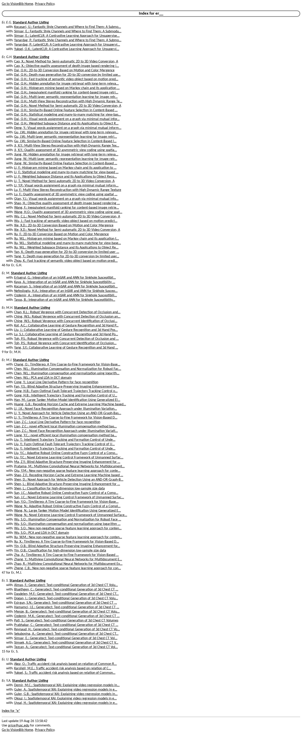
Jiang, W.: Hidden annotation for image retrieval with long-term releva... (66, 154)
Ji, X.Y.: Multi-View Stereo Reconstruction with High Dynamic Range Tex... (66, 146)
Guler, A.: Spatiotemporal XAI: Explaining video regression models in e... (65, 689)
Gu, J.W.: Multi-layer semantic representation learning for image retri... (65, 137)
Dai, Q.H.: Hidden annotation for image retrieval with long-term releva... (66, 83)
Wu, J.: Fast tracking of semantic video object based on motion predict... (65, 221)
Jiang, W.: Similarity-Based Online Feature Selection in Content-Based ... (65, 163)
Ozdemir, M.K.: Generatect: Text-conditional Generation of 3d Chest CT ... (67, 616)
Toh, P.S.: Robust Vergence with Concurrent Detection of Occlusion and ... (66, 339)
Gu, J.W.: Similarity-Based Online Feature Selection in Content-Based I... (65, 141)
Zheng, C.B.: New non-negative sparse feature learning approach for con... (67, 568)
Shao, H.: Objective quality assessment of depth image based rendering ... (67, 203)
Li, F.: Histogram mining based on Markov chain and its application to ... (65, 168)
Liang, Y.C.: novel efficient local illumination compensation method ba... (65, 435)
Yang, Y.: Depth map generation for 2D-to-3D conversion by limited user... (66, 256)
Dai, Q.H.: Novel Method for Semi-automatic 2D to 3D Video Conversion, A (67, 106)
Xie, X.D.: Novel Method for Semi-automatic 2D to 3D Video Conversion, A (67, 230)
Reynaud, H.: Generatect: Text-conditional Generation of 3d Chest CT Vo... (67, 629)
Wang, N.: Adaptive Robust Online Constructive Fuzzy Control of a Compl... (67, 506)
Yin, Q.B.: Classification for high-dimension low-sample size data (60, 550)
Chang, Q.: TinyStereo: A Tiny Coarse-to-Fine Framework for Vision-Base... (67, 364)
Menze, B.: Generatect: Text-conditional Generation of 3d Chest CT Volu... (67, 612)
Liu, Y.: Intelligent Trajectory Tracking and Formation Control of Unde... (64, 448)
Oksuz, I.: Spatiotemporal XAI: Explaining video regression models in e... (65, 698)
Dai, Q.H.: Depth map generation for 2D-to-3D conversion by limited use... (67, 75)
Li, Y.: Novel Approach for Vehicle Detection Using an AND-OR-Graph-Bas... (67, 413)
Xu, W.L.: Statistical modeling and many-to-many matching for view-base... (67, 243)
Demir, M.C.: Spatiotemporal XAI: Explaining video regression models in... (67, 685)
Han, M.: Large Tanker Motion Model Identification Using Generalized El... (67, 400)
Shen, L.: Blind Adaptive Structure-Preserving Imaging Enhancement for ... (67, 484)
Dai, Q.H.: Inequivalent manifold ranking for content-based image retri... (66, 92)
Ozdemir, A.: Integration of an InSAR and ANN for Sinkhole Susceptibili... (65, 295)
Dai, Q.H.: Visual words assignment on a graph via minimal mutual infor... (67, 119)
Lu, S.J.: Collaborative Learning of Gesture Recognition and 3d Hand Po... (66, 334)
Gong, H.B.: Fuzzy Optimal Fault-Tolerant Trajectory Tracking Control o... (66, 391)
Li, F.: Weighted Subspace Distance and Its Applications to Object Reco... (65, 177)
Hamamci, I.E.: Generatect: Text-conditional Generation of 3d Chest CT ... (66, 607)
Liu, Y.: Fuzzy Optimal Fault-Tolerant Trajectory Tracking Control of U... (64, 444)
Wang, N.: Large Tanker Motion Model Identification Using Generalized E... (67, 511)
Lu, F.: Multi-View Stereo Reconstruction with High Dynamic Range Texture (67, 190)
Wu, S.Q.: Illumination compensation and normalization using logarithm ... (67, 524)
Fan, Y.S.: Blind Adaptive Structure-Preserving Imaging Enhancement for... (66, 386)
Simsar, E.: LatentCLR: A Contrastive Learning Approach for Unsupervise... (67, 36)
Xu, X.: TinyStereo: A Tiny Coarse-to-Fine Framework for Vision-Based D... (66, 542)
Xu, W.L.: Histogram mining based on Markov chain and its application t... (66, 239)
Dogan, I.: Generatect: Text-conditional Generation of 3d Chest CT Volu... (66, 598)
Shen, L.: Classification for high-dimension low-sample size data (59, 488)
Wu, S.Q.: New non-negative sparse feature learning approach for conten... (68, 528)
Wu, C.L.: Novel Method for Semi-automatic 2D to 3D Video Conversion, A (67, 216)
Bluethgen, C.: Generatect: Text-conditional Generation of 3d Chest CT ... (66, 589)
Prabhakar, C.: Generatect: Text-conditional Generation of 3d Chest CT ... (66, 625)
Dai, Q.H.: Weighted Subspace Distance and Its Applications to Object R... (66, 123)
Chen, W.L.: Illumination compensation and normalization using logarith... (66, 373)
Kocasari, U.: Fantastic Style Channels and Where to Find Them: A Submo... (67, 27)
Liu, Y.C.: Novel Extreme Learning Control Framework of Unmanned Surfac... (68, 457)
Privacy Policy (44, 4)
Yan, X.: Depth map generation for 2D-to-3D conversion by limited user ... (66, 252)
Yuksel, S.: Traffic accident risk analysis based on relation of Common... (64, 673)
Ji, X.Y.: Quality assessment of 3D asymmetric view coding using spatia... (65, 150)
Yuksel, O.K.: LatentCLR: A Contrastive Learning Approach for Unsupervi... (66, 49)
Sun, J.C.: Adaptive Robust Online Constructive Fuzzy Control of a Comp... (66, 493)
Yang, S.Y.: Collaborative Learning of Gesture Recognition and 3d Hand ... (66, 348)
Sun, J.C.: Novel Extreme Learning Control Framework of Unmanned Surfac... (69, 497)
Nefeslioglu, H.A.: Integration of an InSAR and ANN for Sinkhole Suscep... (66, 291)
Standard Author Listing (31, 22)
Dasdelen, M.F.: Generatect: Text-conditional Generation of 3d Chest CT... (66, 594)
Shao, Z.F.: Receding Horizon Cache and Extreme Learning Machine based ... (68, 475)
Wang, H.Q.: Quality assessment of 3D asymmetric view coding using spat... (68, 212)
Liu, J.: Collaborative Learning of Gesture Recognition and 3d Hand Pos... (66, 330)
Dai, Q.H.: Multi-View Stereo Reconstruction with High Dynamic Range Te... (68, 101)
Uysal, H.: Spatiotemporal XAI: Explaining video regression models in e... (65, 703)
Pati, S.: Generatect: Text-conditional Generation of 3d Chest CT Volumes (66, 620)
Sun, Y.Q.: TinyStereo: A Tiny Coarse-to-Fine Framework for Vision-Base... (66, 502)
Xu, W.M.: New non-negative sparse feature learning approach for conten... (68, 537)
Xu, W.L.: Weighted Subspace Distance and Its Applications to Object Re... (66, 247)
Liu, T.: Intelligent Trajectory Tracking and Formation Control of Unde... (64, 440)
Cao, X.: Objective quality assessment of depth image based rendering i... (66, 66)
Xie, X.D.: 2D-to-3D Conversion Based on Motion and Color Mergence (63, 225)
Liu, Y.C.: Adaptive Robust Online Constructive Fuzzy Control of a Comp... (66, 453)
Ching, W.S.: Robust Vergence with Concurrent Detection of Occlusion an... (67, 316)
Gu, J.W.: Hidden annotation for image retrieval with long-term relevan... (66, 132)
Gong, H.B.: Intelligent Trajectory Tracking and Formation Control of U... (65, 395)
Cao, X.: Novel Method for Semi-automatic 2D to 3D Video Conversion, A (66, 61)
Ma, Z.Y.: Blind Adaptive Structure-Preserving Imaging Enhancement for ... (67, 462)
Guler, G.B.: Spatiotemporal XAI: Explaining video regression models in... (66, 694)
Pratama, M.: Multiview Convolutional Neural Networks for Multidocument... (69, 466)
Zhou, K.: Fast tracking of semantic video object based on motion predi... (66, 261)
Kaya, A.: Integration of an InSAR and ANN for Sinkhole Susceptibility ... (64, 282)
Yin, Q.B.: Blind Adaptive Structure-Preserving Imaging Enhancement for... (67, 546)
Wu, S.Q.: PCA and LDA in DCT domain (41, 533)
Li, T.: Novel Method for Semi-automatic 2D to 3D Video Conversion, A (64, 181)
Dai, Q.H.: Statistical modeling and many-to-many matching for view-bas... (67, 115)
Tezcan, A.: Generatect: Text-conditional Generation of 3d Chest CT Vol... (66, 647)
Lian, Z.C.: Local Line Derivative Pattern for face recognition (57, 422)
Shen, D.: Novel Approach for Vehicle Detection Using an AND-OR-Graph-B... (68, 480)
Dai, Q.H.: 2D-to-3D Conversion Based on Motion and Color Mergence (64, 70)
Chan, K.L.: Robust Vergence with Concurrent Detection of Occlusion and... (67, 312)
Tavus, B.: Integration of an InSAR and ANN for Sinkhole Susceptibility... (64, 300)
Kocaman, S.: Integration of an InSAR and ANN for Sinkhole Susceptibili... (66, 286)
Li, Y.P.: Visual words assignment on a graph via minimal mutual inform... (66, 185)
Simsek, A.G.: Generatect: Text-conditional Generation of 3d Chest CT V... (66, 643)
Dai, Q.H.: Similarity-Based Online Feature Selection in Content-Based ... (66, 110)
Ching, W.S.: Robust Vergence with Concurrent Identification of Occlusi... (65, 321)
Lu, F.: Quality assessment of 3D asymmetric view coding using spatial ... (65, 194)
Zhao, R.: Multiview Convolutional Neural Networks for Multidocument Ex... (68, 564)
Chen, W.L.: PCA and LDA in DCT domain (43, 378)
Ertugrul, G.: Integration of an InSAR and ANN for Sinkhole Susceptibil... (65, 278)
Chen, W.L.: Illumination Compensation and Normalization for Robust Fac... (67, 369)
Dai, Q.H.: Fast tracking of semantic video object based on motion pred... (66, 79)
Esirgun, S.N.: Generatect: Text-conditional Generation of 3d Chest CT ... (65, 603)
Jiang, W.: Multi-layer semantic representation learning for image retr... (65, 159)
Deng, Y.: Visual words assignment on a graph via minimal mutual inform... (67, 128)
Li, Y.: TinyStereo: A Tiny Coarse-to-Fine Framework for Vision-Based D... (65, 417)
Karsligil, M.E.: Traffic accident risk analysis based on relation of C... (62, 668)
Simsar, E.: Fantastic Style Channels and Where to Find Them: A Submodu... (67, 31)
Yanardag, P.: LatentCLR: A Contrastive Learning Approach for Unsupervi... (67, 45)
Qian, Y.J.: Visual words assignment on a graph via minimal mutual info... (66, 199)
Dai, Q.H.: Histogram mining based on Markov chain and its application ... (67, 88)
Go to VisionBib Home (17, 4)
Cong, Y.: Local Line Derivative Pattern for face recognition (56, 382)
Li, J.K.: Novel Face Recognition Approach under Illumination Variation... (65, 409)
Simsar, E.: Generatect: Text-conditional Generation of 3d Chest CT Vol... (65, 638)
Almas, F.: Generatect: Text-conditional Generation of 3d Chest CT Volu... (66, 585)
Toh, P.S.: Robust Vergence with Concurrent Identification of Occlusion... (65, 343)
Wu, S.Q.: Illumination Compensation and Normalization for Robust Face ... (67, 519)
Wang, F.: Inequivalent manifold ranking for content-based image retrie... (66, 208)
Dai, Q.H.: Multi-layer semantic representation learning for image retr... (66, 97)
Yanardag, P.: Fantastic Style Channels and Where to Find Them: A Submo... (67, 40)
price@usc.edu (18, 725)
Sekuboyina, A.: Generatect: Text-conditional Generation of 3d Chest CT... (66, 634)
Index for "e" (11, 711)
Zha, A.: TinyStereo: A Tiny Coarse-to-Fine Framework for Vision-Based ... (66, 555)
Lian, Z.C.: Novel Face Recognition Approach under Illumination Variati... (66, 431)
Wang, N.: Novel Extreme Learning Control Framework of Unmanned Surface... (70, 515)
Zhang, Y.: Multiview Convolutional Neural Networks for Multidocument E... (68, 559)
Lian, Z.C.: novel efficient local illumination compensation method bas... (65, 426)
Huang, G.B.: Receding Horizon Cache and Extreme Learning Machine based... (70, 404)
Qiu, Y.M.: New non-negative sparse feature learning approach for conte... (67, 471)
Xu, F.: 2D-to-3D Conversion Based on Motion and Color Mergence (61, 234)
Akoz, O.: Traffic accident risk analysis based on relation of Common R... (65, 664)
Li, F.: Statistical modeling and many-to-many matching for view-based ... (66, 172)
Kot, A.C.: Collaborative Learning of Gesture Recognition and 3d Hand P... (66, 325)
